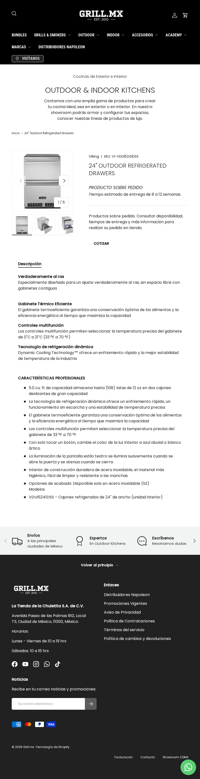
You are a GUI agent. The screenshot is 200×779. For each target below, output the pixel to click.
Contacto (147, 757)
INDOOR (113, 35)
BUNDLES (19, 35)
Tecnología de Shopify (53, 747)
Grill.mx (28, 747)
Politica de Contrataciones (129, 621)
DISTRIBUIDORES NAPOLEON (62, 47)
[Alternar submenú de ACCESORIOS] (157, 35)
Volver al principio (97, 565)
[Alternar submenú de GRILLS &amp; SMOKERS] (69, 35)
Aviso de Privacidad (122, 612)
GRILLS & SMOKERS (50, 35)
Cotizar (101, 243)
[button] (185, 15)
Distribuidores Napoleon (127, 594)
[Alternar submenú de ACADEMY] (185, 35)
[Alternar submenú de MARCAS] (29, 47)
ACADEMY (174, 35)
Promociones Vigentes (125, 603)
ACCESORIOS (142, 35)
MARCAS (19, 47)
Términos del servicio (124, 630)
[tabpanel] (100, 387)
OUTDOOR (86, 35)
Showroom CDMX (175, 757)
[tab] (29, 264)
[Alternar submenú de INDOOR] (123, 35)
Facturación (123, 757)
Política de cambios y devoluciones (137, 638)
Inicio (16, 133)
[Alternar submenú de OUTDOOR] (98, 35)
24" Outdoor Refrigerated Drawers (49, 133)
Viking (94, 156)
